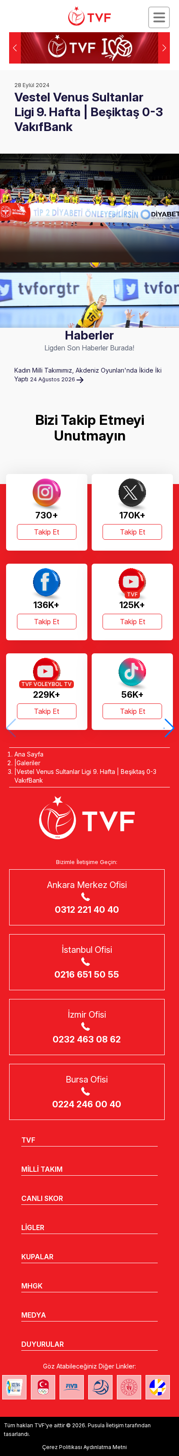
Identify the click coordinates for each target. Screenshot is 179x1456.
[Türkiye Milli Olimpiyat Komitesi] (43, 1387)
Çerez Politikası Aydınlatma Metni (84, 1447)
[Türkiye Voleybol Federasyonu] (89, 16)
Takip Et (46, 532)
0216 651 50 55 (86, 974)
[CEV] (158, 1387)
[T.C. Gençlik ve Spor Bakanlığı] (129, 1387)
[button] (164, 48)
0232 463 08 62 (87, 1039)
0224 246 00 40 (86, 1104)
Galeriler (28, 763)
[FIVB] (72, 1387)
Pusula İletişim (106, 1425)
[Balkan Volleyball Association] (100, 1387)
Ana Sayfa (28, 754)
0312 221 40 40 (87, 909)
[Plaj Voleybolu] (14, 1387)
